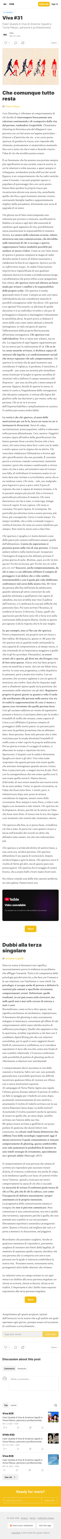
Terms (33, 1518)
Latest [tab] (14, 1405)
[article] (30, 1420)
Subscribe (44, 4)
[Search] (56, 1405)
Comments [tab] (9, 1368)
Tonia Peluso (12, 106)
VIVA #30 (8, 1434)
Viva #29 (8, 1413)
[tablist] (15, 1369)
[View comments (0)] (16, 43)
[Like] (4, 1470)
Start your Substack (23, 1525)
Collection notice (45, 1518)
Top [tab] (6, 1405)
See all (8, 1477)
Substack (15, 1532)
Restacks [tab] (22, 1368)
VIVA (11, 33)
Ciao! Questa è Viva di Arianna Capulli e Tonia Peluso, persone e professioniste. (22, 1419)
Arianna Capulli (14, 958)
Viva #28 (8, 1456)
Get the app (45, 1525)
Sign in (55, 4)
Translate (8, 12)
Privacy (24, 1518)
